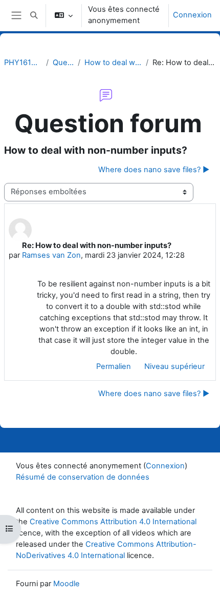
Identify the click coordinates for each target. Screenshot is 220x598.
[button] (34, 15)
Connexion (192, 14)
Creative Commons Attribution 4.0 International (113, 521)
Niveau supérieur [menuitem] (174, 366)
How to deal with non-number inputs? (113, 62)
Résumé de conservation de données (82, 477)
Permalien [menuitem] (113, 366)
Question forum (63, 62)
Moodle (66, 583)
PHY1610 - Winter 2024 (23, 62)
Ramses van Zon (51, 255)
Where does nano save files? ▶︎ (153, 169)
